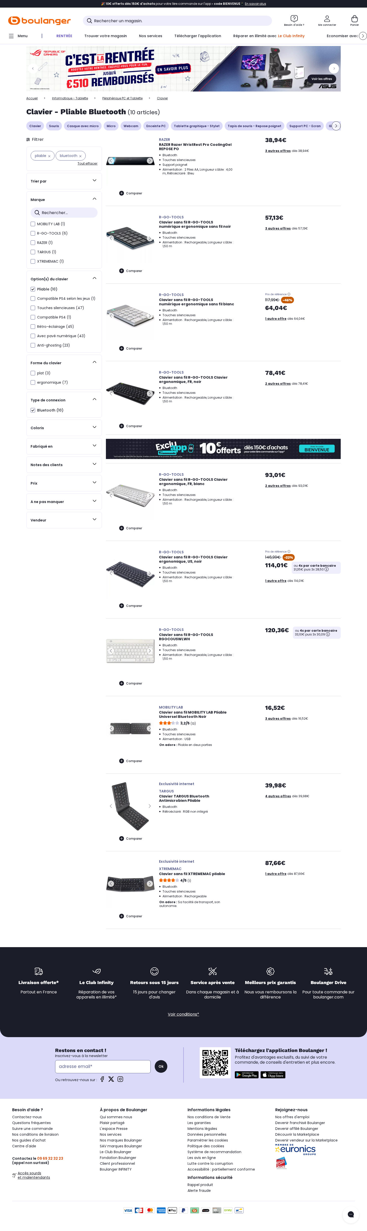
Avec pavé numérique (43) (61, 335)
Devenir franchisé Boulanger (300, 1122)
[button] (363, 36)
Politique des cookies (206, 1146)
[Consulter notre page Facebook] (102, 1081)
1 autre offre (275, 318)
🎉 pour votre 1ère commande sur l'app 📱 (183, 4)
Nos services (111, 1134)
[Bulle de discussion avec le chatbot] (351, 1214)
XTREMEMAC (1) (50, 261)
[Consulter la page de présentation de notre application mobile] (247, 1074)
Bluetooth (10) (50, 410)
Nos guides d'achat (29, 1140)
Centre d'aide (24, 1146)
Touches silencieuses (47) (60, 307)
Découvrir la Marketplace (297, 1134)
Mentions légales (202, 1128)
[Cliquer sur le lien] (183, 69)
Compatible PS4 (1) (54, 317)
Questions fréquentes (31, 1122)
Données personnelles (207, 1134)
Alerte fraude (199, 1190)
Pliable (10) (47, 289)
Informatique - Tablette (70, 98)
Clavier (35, 126)
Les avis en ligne (202, 1157)
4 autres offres (278, 796)
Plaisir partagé (112, 1122)
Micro (111, 126)
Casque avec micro (83, 126)
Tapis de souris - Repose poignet (254, 126)
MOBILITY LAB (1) (51, 223)
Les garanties (199, 1122)
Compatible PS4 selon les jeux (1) (66, 298)
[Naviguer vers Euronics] (315, 1149)
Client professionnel (117, 1163)
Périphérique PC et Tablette (122, 98)
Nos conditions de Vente (209, 1117)
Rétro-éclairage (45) (55, 326)
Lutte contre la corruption (210, 1163)
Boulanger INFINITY (116, 1169)
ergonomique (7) (52, 382)
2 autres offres (278, 383)
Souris (54, 126)
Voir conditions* (183, 1014)
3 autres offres (278, 151)
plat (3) (44, 373)
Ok (161, 1066)
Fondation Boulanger (118, 1157)
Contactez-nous (27, 1117)
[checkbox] (33, 224)
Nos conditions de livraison (35, 1134)
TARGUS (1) (46, 252)
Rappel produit (200, 1184)
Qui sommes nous (116, 1117)
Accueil (32, 98)
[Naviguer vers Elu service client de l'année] (315, 1163)
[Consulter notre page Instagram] (120, 1081)
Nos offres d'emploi (292, 1117)
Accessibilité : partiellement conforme (221, 1169)
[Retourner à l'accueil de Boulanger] (39, 20)
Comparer (134, 193)
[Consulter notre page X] (111, 1081)
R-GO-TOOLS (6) (52, 233)
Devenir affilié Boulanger (296, 1128)
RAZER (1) (45, 242)
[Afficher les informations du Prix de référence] (288, 294)
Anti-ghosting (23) (53, 345)
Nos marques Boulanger (121, 1140)
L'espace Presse (114, 1128)
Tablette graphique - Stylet (197, 126)
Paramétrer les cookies (208, 1140)
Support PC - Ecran (305, 126)
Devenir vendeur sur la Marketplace (306, 1140)
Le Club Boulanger (115, 1151)
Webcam (131, 126)
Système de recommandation (214, 1151)
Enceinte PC (156, 126)
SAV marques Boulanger (121, 1146)
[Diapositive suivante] (336, 125)
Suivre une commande (32, 1128)
